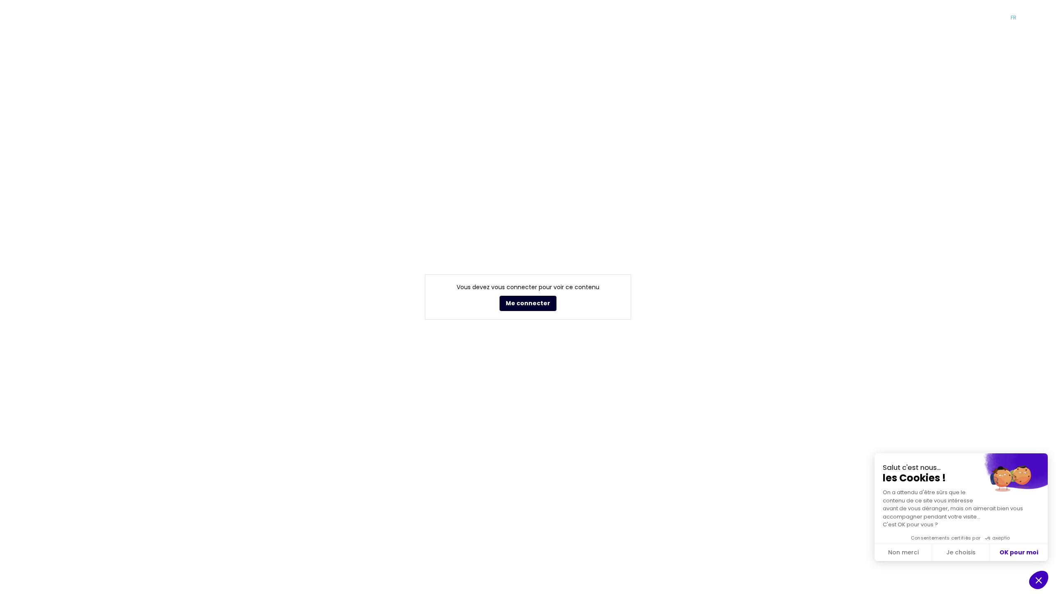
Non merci (903, 552)
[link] (651, 17)
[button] (899, 17)
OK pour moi (1018, 552)
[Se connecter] (1043, 17)
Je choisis (961, 552)
